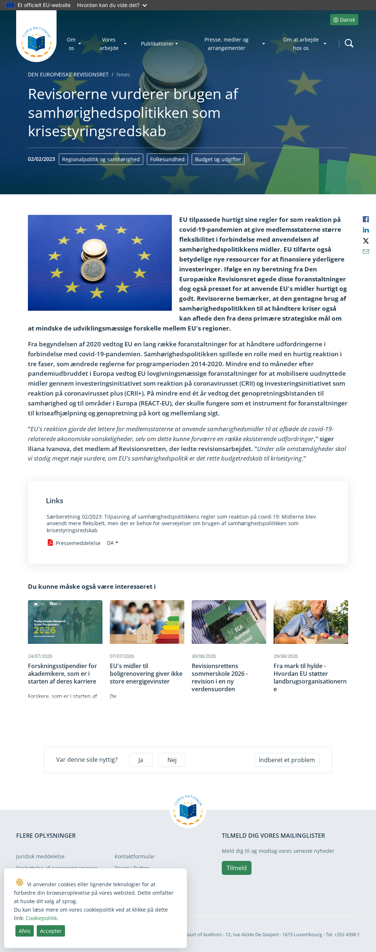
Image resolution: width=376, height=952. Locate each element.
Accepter (51, 930)
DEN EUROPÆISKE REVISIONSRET (68, 74)
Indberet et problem (287, 760)
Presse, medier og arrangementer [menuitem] (227, 43)
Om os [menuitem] (71, 43)
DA (110, 542)
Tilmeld (237, 868)
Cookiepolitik (41, 918)
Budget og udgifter (218, 159)
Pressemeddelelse (78, 542)
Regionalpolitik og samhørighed (101, 159)
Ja (140, 760)
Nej (172, 760)
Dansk (347, 19)
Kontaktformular (135, 856)
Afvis (24, 930)
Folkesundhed (167, 159)
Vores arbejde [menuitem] (109, 43)
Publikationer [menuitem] (157, 43)
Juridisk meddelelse (40, 856)
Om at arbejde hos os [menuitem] (301, 43)
